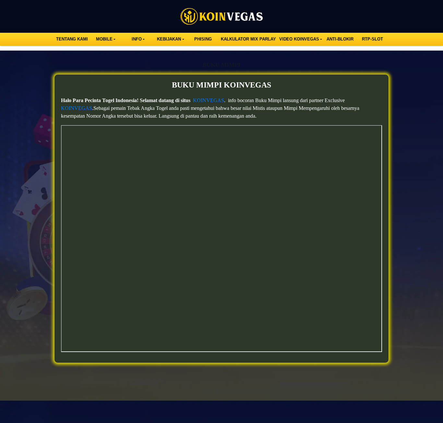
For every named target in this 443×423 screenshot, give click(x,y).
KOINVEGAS (208, 100)
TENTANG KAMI (72, 39)
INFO (137, 39)
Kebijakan (169, 39)
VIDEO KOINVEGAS (299, 39)
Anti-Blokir (340, 39)
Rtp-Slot (372, 39)
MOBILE (104, 39)
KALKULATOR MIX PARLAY (248, 39)
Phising (203, 39)
